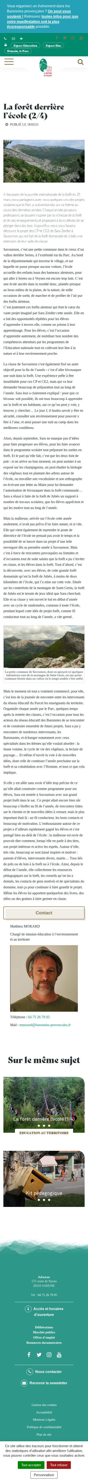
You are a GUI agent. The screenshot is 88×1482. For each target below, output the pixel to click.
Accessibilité (44, 1412)
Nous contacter (48, 1372)
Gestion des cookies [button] (44, 1405)
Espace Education (25, 45)
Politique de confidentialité (44, 1427)
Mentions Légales (44, 1419)
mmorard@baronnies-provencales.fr (45, 1025)
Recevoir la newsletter (48, 1383)
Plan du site (44, 1434)
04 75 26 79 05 (39, 1017)
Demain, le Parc (18, 51)
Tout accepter (31, 1465)
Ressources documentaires (44, 1342)
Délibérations (44, 1327)
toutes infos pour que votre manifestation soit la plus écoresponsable (42, 21)
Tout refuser (58, 1465)
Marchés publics (44, 1332)
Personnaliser (44, 1475)
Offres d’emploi (44, 1337)
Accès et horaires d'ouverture (48, 1312)
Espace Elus (53, 45)
